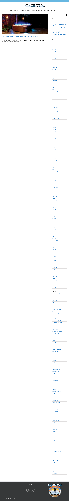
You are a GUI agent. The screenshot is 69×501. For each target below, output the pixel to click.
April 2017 (54, 209)
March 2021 (55, 105)
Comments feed (55, 475)
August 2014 (55, 280)
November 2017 (55, 193)
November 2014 (55, 274)
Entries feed (55, 473)
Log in (54, 471)
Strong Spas (55, 449)
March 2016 (55, 238)
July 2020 (54, 122)
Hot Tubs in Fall (55, 400)
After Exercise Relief (56, 293)
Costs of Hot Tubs (56, 329)
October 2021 (55, 89)
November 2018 (55, 167)
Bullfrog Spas (18, 43)
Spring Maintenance (56, 444)
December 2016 (55, 218)
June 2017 (54, 205)
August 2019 (55, 147)
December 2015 (55, 245)
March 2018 (55, 185)
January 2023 (55, 56)
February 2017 (55, 213)
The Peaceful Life (56, 453)
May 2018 (54, 180)
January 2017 (55, 216)
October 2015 (55, 249)
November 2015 (55, 247)
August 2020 (55, 120)
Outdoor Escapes (56, 422)
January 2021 (55, 109)
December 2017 (55, 191)
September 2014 (56, 278)
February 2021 (55, 107)
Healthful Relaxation (56, 347)
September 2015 (56, 251)
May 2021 (54, 100)
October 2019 (55, 142)
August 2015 (55, 254)
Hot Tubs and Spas (56, 398)
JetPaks (54, 413)
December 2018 (55, 165)
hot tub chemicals (56, 355)
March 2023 (55, 51)
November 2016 (55, 220)
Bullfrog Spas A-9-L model (57, 322)
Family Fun (55, 338)
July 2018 (54, 176)
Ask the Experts (55, 300)
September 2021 (56, 91)
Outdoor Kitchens (56, 429)
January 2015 (55, 269)
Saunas (54, 440)
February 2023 (55, 53)
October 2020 (55, 116)
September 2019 (56, 145)
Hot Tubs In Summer (56, 402)
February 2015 (55, 267)
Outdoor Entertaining (14, 44)
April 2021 (54, 102)
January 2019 (55, 162)
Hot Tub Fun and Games (57, 367)
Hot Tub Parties (35, 43)
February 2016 (55, 240)
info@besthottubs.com (63, 1)
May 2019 (54, 153)
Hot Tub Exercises (56, 364)
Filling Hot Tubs (55, 340)
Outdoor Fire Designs (56, 424)
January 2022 (55, 82)
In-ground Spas (55, 409)
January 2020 (55, 136)
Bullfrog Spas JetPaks (56, 324)
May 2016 (54, 234)
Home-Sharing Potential (57, 351)
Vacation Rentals (56, 458)
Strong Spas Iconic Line (57, 451)
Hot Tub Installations (56, 371)
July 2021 (54, 96)
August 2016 (55, 227)
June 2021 (54, 98)
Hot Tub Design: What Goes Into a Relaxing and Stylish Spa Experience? (20, 36)
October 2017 (55, 196)
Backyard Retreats (56, 304)
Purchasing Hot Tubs (56, 433)
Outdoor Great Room (56, 427)
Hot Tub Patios (55, 378)
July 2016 (54, 229)
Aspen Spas (55, 302)
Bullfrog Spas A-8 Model (23, 43)
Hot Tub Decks (55, 360)
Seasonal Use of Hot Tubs (57, 442)
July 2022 (54, 69)
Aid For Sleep (55, 295)
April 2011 (54, 287)
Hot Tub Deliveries (56, 362)
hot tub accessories (56, 353)
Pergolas (54, 431)
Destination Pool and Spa (57, 331)
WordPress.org (55, 477)
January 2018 (55, 189)
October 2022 (55, 62)
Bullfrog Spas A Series (56, 318)
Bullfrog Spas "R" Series (57, 313)
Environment (55, 335)
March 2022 (55, 78)
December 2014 (55, 271)
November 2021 (55, 87)
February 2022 (55, 80)
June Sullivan (4, 43)
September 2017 (56, 198)
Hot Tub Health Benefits (57, 369)
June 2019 (54, 151)
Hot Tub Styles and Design (7, 44)
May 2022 (54, 73)
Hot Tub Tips (55, 393)
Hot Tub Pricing (55, 380)
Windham (54, 462)
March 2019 (55, 158)
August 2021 (55, 93)
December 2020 (55, 111)
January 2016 (55, 242)
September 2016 (56, 225)
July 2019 (54, 149)
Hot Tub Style (55, 389)
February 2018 (55, 187)
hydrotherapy (55, 407)
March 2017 (55, 211)
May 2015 (54, 260)
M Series (54, 415)
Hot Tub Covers (55, 358)
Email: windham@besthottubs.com (32, 491)
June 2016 (54, 231)
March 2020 (55, 131)
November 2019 (55, 140)
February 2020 (55, 133)
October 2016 (55, 222)
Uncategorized (55, 455)
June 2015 (54, 258)
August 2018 (55, 173)
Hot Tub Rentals (55, 384)
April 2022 (54, 76)
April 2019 (54, 156)
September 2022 (56, 65)
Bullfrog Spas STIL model (30, 43)
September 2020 (56, 118)
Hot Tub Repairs (55, 387)
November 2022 (55, 60)
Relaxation (55, 435)
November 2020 (55, 113)
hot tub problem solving (57, 382)
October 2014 (55, 276)
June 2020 (54, 125)
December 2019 (55, 138)
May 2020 (54, 127)
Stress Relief (55, 447)
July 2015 (54, 256)
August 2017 (55, 200)
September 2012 (56, 282)
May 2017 (54, 207)
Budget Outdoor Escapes (57, 309)
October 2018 (55, 169)
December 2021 (55, 85)
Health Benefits (55, 344)
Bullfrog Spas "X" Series (57, 315)
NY (53, 418)
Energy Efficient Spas (56, 333)
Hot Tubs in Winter (56, 404)
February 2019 (55, 160)
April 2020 (54, 129)
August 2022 (55, 67)
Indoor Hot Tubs (55, 411)
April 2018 (54, 182)
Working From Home (56, 464)
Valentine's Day (55, 460)
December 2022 (55, 58)
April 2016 (54, 236)
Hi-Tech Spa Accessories (57, 349)
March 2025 (55, 49)
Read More (47, 43)
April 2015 (54, 262)
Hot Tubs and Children (57, 395)
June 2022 (54, 71)
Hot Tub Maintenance (56, 373)
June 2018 (54, 178)
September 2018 (56, 171)
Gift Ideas (54, 342)
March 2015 (55, 265)
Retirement (55, 438)
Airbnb (54, 298)
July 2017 (54, 202)
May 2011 (54, 285)
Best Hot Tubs (14, 43)
